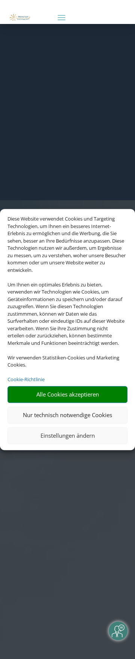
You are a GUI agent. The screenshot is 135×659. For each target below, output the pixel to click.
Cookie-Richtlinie (26, 379)
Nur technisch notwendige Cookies (67, 415)
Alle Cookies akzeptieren (67, 394)
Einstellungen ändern (67, 435)
